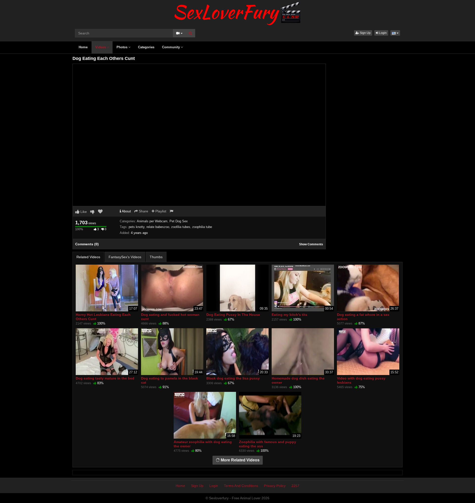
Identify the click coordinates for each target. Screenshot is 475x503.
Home (83, 47)
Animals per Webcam (152, 221)
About (126, 211)
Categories (146, 47)
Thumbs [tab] (156, 257)
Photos (122, 47)
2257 (295, 486)
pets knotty (136, 227)
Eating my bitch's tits (289, 315)
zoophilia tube (202, 227)
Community (171, 47)
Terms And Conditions (241, 486)
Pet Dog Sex (178, 221)
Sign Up (365, 33)
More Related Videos (240, 460)
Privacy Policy (274, 486)
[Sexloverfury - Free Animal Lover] (237, 12)
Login (382, 33)
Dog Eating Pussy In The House (233, 315)
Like (83, 212)
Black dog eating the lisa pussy (233, 378)
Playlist (160, 211)
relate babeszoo (157, 227)
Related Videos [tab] (88, 257)
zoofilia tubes (180, 227)
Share (143, 211)
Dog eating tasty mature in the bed (105, 378)
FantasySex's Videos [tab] (125, 257)
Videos (101, 47)
